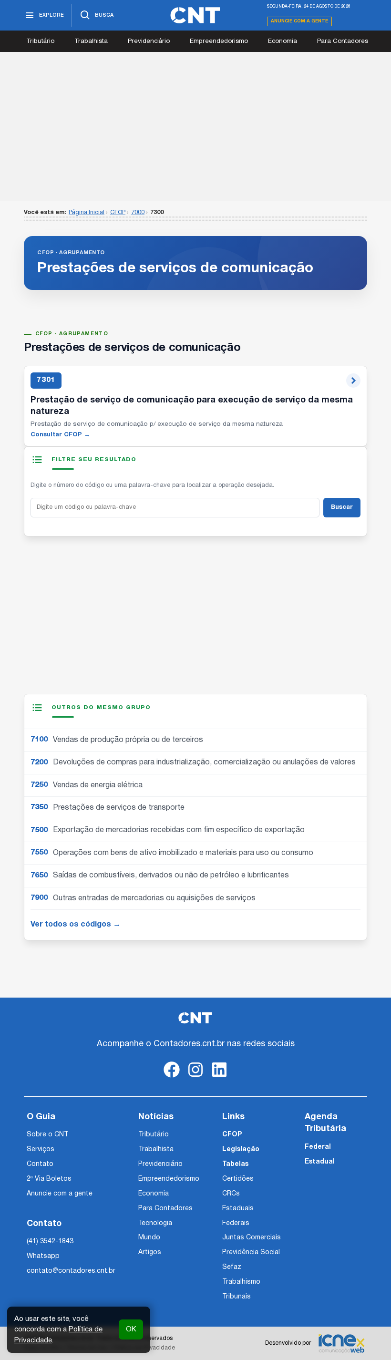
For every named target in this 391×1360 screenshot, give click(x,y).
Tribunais (236, 1297)
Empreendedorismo (219, 41)
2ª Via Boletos (49, 1179)
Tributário (40, 41)
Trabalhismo (241, 1282)
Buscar (342, 507)
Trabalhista (91, 41)
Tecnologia (155, 1223)
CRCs (231, 1194)
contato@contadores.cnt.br (71, 1271)
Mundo (149, 1238)
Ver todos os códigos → (76, 924)
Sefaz (231, 1267)
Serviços (40, 1149)
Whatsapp (43, 1256)
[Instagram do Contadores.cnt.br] (195, 1077)
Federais (235, 1223)
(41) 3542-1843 (50, 1241)
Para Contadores (342, 41)
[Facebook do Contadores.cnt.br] (171, 1077)
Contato (40, 1164)
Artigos (149, 1252)
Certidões (238, 1179)
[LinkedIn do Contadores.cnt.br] (219, 1077)
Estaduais (238, 1208)
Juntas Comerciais (251, 1238)
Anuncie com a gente (299, 21)
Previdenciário (149, 41)
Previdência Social (251, 1252)
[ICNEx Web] (341, 1343)
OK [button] (131, 1329)
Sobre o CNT (47, 1135)
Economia (282, 41)
